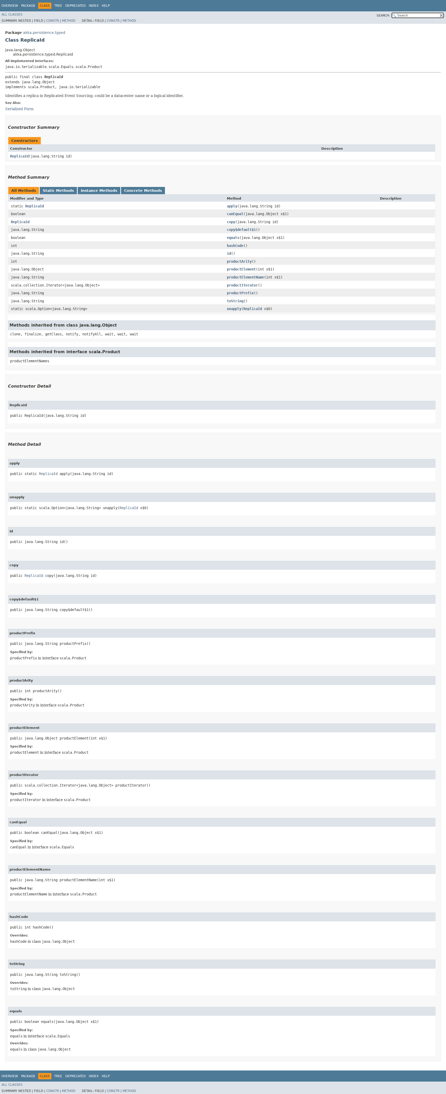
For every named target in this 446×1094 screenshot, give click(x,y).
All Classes (12, 14)
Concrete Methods (143, 190)
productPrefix (240, 293)
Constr (52, 20)
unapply (234, 309)
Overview (10, 5)
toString (235, 301)
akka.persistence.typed (44, 33)
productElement (241, 269)
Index (94, 5)
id (229, 253)
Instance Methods (99, 190)
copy (231, 222)
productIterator (242, 285)
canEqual (235, 214)
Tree (58, 5)
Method (68, 20)
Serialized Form (19, 109)
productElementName (245, 277)
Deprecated (75, 5)
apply (232, 206)
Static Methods (58, 190)
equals (233, 238)
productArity (239, 261)
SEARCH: (383, 15)
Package (28, 5)
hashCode (235, 246)
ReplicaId (19, 156)
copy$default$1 (241, 230)
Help (106, 5)
